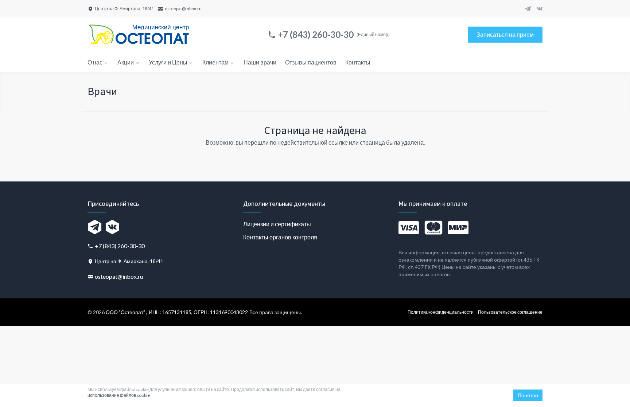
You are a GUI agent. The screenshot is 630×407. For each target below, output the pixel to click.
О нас (95, 62)
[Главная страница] (139, 34)
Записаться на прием (505, 34)
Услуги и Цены (168, 62)
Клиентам (215, 62)
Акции (125, 62)
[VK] (539, 9)
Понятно (528, 395)
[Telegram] (528, 9)
